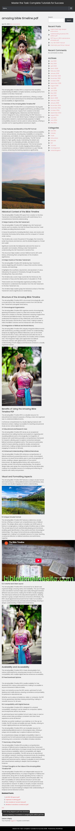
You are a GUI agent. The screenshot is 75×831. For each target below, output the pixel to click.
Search (50, 17)
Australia (53, 131)
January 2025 (54, 103)
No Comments (15, 24)
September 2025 (55, 83)
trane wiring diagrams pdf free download (16, 812)
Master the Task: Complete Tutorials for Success (37, 2)
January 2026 (54, 73)
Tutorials (53, 145)
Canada (53, 133)
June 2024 (53, 120)
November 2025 (55, 78)
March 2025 (54, 98)
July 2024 (53, 118)
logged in (13, 821)
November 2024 (55, 108)
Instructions (54, 138)
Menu (5, 8)
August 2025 (54, 86)
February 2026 (55, 71)
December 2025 (55, 76)
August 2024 (54, 115)
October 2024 (54, 110)
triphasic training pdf (12, 800)
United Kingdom (55, 150)
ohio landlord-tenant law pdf (15, 802)
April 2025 (53, 95)
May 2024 (53, 123)
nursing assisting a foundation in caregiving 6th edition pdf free (23, 814)
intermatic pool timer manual (60, 45)
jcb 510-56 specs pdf (12, 797)
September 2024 (55, 113)
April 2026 (53, 66)
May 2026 (53, 63)
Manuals (53, 140)
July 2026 (53, 61)
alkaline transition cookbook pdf (16, 804)
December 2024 (55, 105)
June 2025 (53, 91)
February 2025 (54, 100)
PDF (3, 808)
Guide (52, 136)
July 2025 (53, 88)
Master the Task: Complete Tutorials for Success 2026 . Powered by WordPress (38, 829)
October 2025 (54, 81)
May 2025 (53, 93)
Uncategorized (55, 148)
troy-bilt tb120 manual (57, 43)
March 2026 (54, 68)
